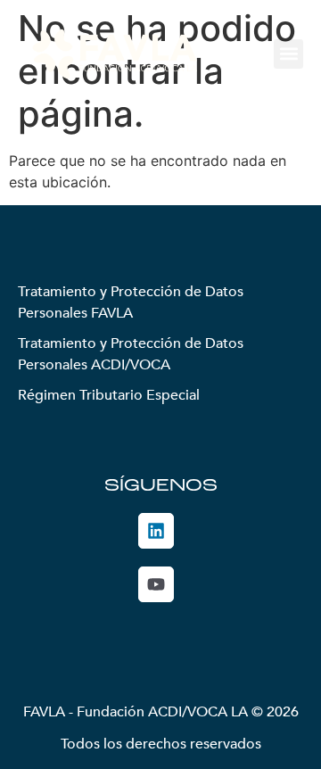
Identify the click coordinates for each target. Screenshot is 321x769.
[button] (288, 54)
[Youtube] (156, 584)
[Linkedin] (156, 531)
